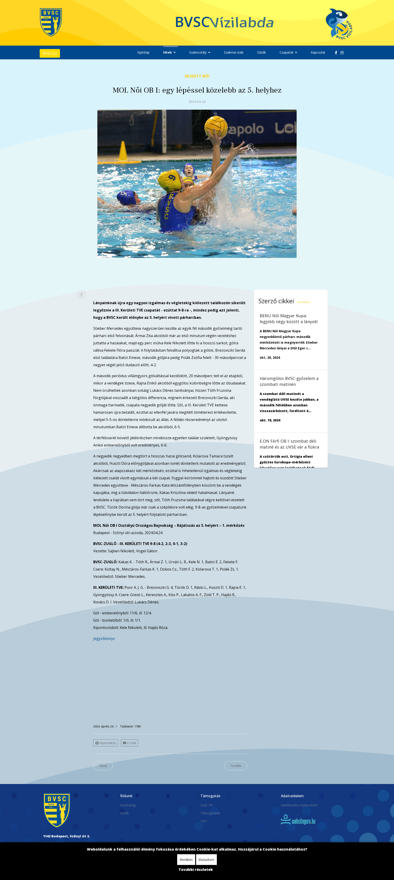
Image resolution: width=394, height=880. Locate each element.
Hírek (167, 52)
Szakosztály (198, 52)
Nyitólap (143, 52)
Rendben (186, 859)
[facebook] (336, 52)
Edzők (261, 52)
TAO (203, 821)
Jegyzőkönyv (104, 638)
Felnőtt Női (197, 76)
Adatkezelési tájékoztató (299, 805)
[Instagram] (342, 52)
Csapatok (286, 52)
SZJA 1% (206, 805)
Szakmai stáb (234, 52)
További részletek (196, 869)
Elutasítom (206, 859)
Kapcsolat (318, 52)
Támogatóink (210, 813)
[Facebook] (81, 295)
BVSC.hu (50, 53)
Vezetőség (127, 805)
